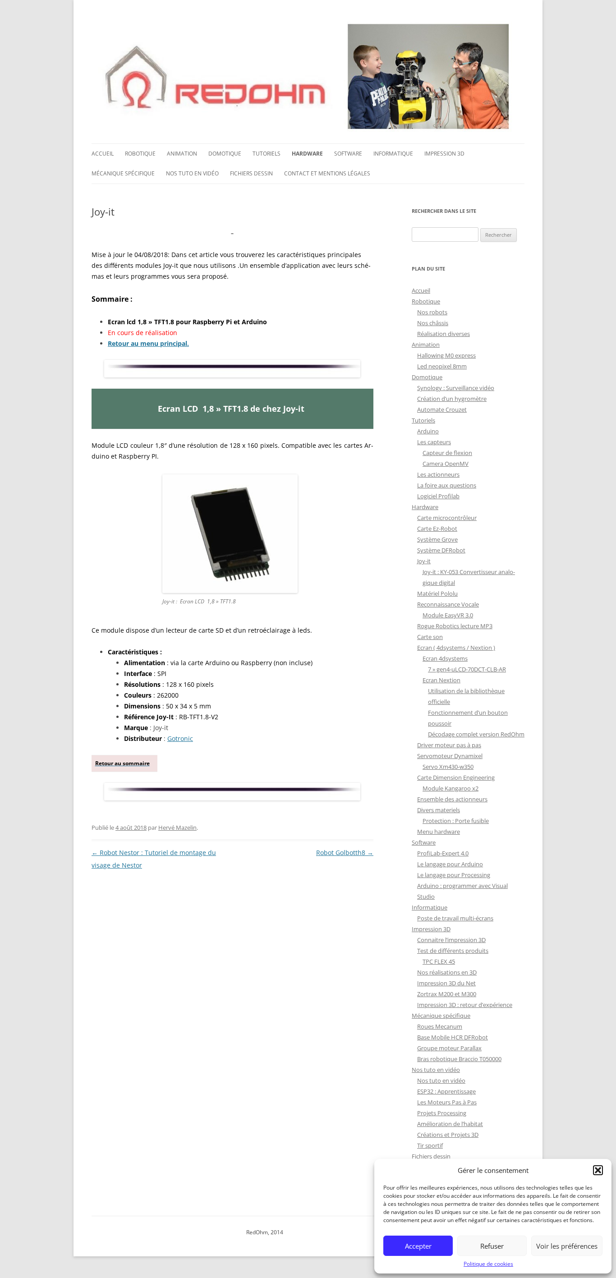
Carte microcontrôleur (447, 518)
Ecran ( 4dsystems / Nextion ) (456, 648)
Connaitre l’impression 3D (451, 940)
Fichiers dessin (251, 173)
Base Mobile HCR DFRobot (452, 1037)
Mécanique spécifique (123, 173)
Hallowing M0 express (446, 355)
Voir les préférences (567, 1245)
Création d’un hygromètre (452, 399)
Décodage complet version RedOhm (476, 734)
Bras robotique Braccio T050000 (459, 1059)
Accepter (418, 1245)
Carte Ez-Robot (437, 528)
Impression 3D (444, 153)
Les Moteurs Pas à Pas (447, 1102)
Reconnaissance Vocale (448, 604)
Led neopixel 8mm (442, 366)
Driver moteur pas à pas (449, 745)
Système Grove (437, 539)
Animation (182, 153)
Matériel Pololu (437, 593)
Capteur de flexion (447, 453)
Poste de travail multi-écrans (455, 918)
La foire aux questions (446, 485)
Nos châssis (432, 323)
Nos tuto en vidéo (192, 173)
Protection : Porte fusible (456, 821)
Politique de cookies (488, 1264)
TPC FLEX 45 (439, 961)
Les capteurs (434, 442)
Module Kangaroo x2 (450, 788)
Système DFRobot (441, 550)
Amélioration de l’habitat (450, 1124)
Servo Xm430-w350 (448, 767)
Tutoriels (266, 153)
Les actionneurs (438, 474)
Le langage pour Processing (453, 875)
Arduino (428, 431)
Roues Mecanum (439, 1026)
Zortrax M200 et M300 (446, 994)
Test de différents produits (452, 951)
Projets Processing (441, 1113)
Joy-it (424, 561)
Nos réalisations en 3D (447, 972)
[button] (597, 1170)
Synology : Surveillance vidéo (455, 388)
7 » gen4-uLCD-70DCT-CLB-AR (467, 669)
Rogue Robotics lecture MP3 (454, 626)
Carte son (430, 637)
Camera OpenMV (446, 464)
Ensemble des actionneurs (452, 799)
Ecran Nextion (441, 680)
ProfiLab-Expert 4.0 (443, 853)
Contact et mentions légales (327, 173)
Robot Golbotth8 (344, 852)
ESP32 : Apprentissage (446, 1091)
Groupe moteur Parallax (449, 1048)
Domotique (224, 153)
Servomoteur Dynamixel (450, 756)
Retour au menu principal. (148, 343)
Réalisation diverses (443, 334)
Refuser (492, 1245)
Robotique (140, 153)
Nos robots (432, 312)
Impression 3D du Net (446, 983)
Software (348, 153)
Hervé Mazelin (177, 827)
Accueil (103, 153)
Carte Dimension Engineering (456, 777)
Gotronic (180, 738)
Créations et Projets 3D (447, 1135)
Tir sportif (430, 1145)
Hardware (307, 153)
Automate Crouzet (442, 409)
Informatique (393, 153)
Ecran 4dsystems (445, 658)
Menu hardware (438, 831)
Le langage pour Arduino (450, 864)
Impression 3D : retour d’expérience (464, 1005)
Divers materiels (438, 810)
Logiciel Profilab (438, 496)
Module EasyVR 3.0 (448, 615)
